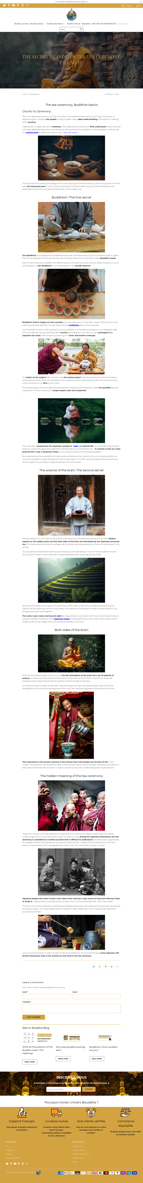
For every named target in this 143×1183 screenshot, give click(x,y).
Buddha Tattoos (73, 24)
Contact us (9, 1154)
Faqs (7, 1146)
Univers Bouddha (16, 1172)
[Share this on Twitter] (93, 966)
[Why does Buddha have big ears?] (71, 1043)
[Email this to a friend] (117, 966)
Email (76, 992)
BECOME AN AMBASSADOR (104, 24)
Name (25, 992)
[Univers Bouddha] (71, 14)
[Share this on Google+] (111, 966)
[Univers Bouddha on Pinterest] (17, 5)
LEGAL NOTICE (78, 1146)
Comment (27, 1002)
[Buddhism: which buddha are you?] (105, 1043)
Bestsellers (86, 24)
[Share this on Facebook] (99, 966)
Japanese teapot (70, 132)
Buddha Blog (123, 24)
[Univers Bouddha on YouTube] (13, 5)
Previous (109, 94)
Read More (30, 1062)
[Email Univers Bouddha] (26, 5)
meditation (74, 325)
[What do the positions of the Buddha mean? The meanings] (38, 1043)
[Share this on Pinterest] (105, 966)
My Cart (75, 1162)
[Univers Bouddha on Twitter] (4, 5)
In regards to (10, 1150)
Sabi (76, 446)
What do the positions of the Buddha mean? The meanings (37, 1050)
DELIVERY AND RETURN (81, 1154)
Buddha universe (22, 24)
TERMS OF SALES (78, 1150)
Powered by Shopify (29, 1172)
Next (117, 94)
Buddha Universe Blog (13, 1158)
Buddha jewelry (37, 24)
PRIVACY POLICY (78, 1158)
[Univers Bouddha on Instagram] (22, 5)
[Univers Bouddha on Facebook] (8, 5)
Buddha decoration (55, 24)
